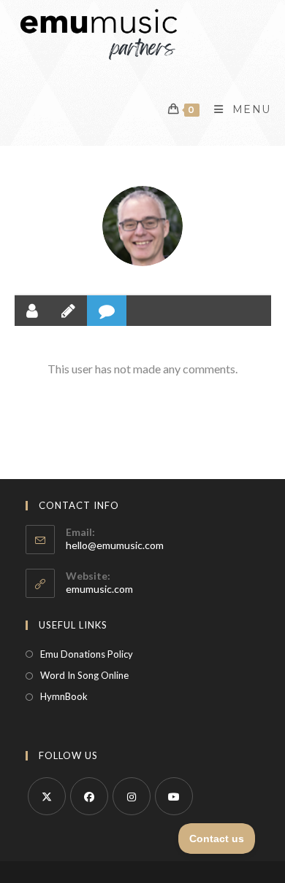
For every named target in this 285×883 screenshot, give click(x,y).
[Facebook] (89, 796)
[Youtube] (174, 796)
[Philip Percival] (142, 226)
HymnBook (64, 696)
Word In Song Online (84, 675)
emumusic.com (99, 589)
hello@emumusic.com (115, 545)
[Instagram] (132, 796)
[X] (47, 796)
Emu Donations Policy (86, 654)
